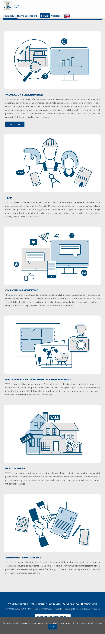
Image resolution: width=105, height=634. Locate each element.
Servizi (44, 16)
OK (52, 627)
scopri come (15, 124)
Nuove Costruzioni (27, 16)
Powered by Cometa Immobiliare (87, 609)
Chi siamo (56, 16)
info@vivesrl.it (90, 603)
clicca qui (98, 623)
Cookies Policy (67, 609)
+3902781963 (72, 603)
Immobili (9, 16)
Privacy (57, 609)
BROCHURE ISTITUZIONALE (52, 617)
